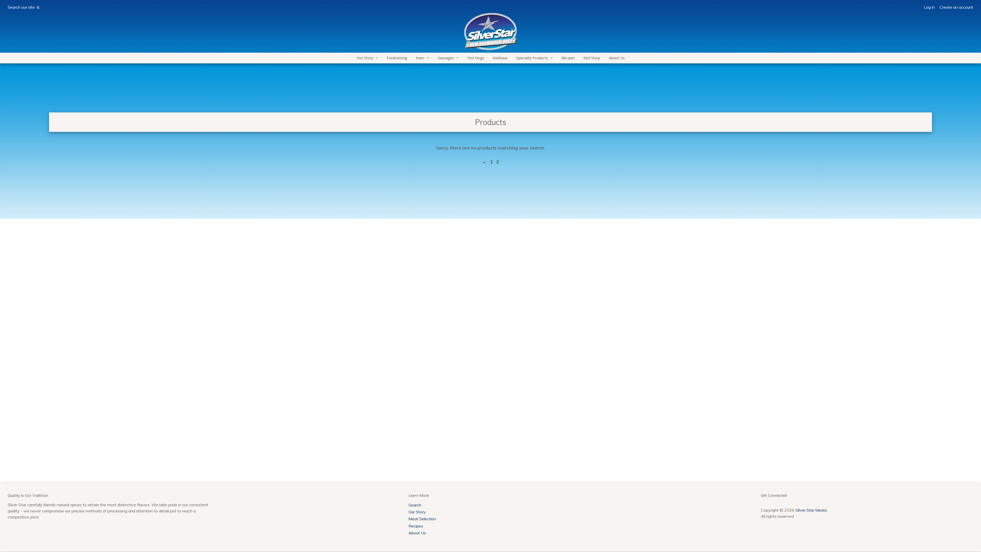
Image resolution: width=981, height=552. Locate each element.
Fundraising (397, 58)
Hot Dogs (476, 58)
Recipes (568, 58)
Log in (929, 7)
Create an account (956, 7)
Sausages (446, 58)
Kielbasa (500, 58)
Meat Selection (422, 518)
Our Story (365, 58)
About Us (617, 58)
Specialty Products (532, 58)
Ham (420, 58)
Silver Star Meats (811, 510)
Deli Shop (591, 58)
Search (414, 505)
